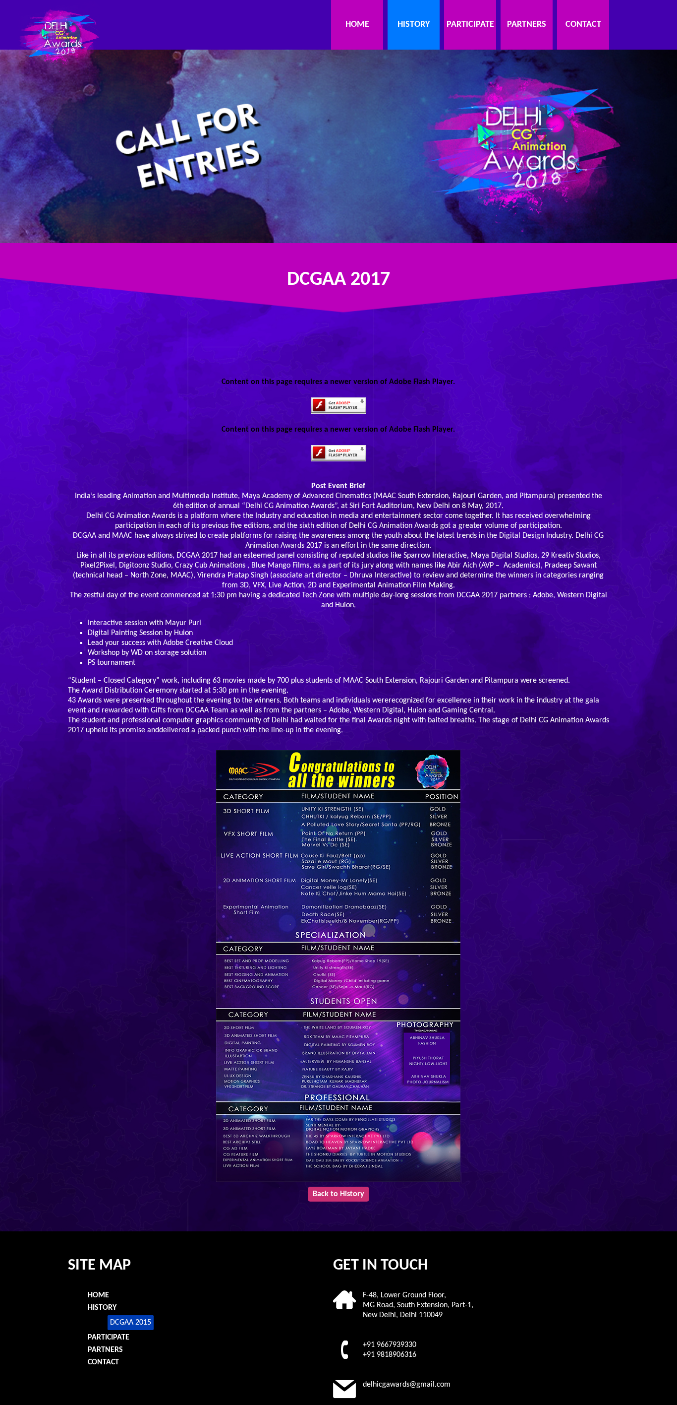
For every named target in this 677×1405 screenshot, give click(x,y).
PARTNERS (526, 24)
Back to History (338, 1194)
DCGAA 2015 (130, 1323)
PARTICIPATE (470, 24)
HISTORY (413, 24)
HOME (357, 24)
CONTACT (583, 24)
